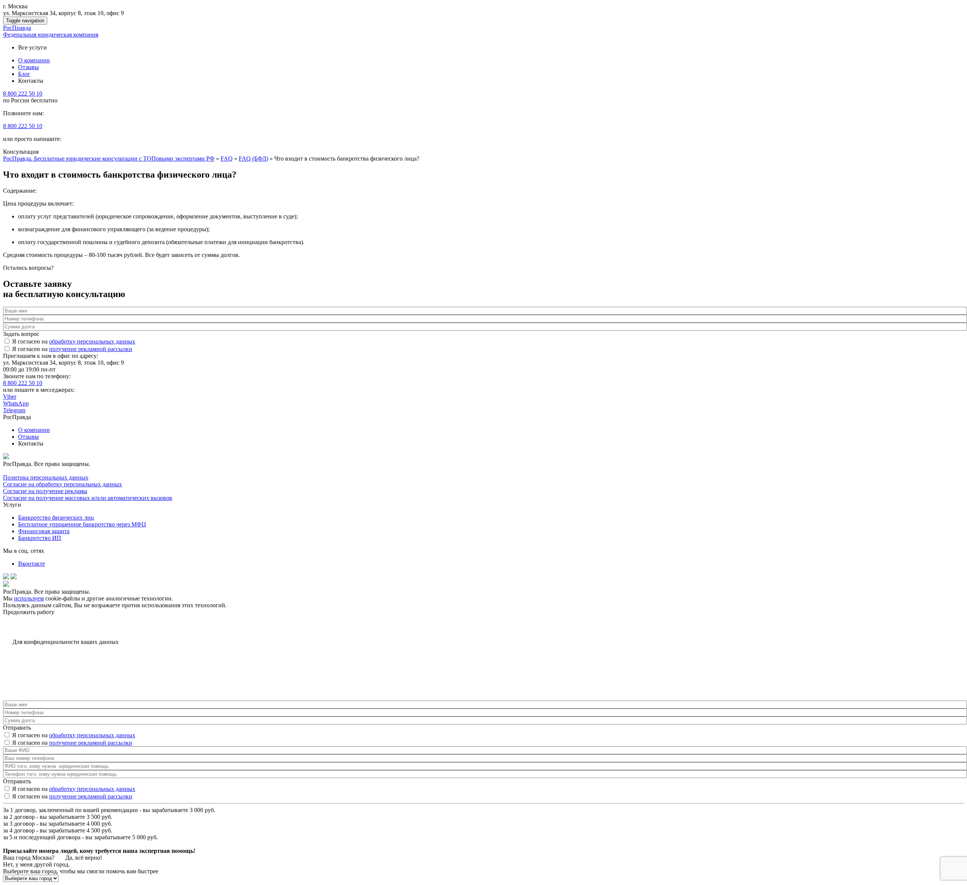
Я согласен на (73, 341)
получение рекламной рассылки (90, 349)
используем (29, 598)
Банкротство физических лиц (56, 517)
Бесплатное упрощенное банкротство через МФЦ (82, 524)
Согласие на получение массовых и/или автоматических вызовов (87, 498)
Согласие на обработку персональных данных (62, 484)
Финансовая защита (44, 531)
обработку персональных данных (92, 341)
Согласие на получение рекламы (45, 491)
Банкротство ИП (39, 538)
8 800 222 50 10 (22, 93)
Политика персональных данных (45, 477)
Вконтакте (31, 563)
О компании (34, 430)
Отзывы (28, 436)
